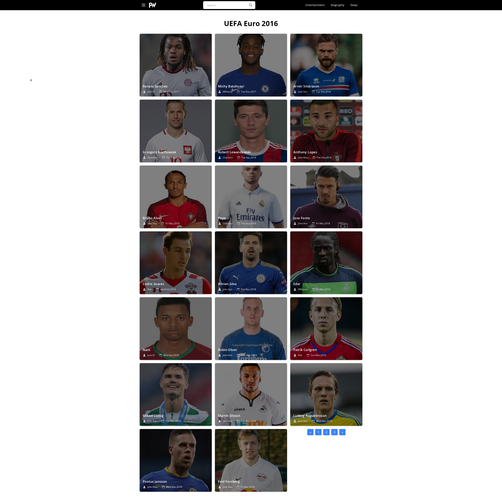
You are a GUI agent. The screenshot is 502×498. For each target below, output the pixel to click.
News (354, 5)
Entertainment (315, 5)
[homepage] (152, 5)
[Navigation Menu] (143, 5)
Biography (337, 5)
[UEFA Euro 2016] (176, 65)
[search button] (250, 5)
